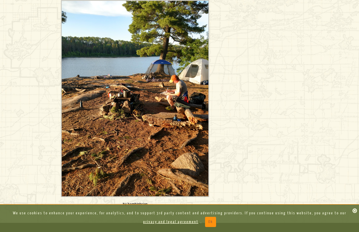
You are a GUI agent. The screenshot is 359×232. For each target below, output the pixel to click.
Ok (210, 222)
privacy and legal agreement (170, 222)
